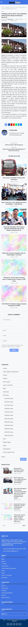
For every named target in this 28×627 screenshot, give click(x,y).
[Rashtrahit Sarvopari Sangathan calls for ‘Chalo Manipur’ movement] (14, 242)
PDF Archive (6, 395)
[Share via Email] (21, 124)
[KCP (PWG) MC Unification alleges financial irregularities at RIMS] (14, 293)
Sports (4, 445)
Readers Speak (6, 442)
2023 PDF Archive (9, 425)
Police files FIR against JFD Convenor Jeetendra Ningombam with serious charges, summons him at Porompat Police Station (20, 493)
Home (2, 7)
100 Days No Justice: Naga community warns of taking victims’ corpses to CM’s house (14, 279)
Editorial (5, 378)
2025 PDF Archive (9, 432)
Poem (4, 439)
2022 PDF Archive (9, 422)
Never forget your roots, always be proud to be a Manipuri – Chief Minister (20, 480)
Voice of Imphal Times (8, 452)
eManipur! (14, 620)
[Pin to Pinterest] (11, 124)
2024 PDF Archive (9, 428)
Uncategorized (6, 449)
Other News (6, 392)
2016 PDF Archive (9, 402)
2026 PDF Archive (9, 435)
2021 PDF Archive (9, 418)
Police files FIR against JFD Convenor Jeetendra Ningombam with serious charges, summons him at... (14, 228)
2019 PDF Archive (9, 412)
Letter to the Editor (8, 385)
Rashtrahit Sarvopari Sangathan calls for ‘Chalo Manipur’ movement (19, 506)
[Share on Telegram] (18, 124)
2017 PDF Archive (9, 405)
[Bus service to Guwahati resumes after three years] (14, 167)
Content (5, 375)
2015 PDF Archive (9, 398)
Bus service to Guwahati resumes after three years (19, 470)
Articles (5, 368)
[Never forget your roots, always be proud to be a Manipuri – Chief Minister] (14, 192)
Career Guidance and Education (11, 371)
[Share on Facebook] (9, 124)
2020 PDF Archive (9, 415)
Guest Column (6, 381)
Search (3, 456)
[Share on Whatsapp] (16, 124)
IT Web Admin (10, 19)
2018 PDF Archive (9, 408)
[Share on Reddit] (14, 124)
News (4, 388)
